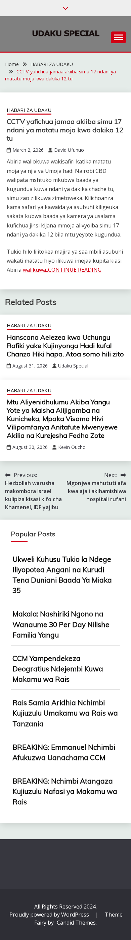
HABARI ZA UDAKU (29, 110)
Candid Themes (76, 922)
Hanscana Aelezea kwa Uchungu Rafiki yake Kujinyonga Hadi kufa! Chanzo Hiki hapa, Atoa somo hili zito (65, 345)
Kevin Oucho (72, 447)
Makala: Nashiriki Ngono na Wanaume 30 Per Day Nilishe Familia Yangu (61, 624)
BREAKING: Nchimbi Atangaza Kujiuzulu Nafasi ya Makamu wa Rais (64, 791)
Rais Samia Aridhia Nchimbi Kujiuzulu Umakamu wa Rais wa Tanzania (65, 713)
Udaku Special (73, 365)
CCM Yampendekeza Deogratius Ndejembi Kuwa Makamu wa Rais (57, 668)
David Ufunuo (69, 150)
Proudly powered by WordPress (49, 914)
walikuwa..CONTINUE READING (62, 269)
